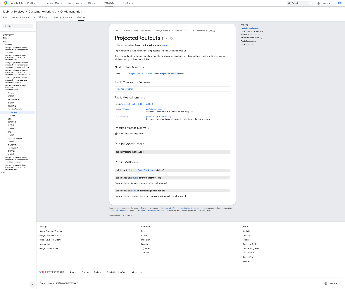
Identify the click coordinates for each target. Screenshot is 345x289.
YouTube (145, 253)
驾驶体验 (91, 3)
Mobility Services (13, 11)
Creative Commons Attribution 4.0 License (182, 208)
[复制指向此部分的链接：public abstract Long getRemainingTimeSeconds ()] (170, 190)
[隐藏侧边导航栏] (32, 284)
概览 (5, 17)
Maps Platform (28, 3)
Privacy (51, 283)
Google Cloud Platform (116, 272)
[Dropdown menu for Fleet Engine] (82, 3)
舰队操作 (126, 3)
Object (166, 45)
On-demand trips (71, 11)
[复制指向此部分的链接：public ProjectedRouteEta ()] (146, 152)
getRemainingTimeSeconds (158, 116)
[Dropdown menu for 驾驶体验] (98, 3)
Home (117, 31)
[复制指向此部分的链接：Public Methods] (140, 162)
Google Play (248, 257)
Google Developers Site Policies (153, 211)
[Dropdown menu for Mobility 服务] (62, 3)
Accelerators (44, 244)
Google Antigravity (251, 248)
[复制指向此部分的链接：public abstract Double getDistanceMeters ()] (163, 177)
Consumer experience (42, 11)
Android (246, 231)
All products (137, 272)
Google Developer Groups (50, 235)
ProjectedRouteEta (169, 73)
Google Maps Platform (142, 31)
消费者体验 (109, 3)
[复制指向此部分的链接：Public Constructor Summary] (153, 82)
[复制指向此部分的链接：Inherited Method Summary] (151, 128)
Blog (143, 231)
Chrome (246, 235)
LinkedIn (144, 244)
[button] (17, 41)
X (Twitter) (146, 248)
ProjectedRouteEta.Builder (140, 74)
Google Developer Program (50, 231)
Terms (42, 283)
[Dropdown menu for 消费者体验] (117, 3)
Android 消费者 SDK (20, 17)
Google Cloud (248, 253)
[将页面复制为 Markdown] (171, 38)
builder (148, 104)
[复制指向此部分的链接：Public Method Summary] (147, 97)
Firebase (246, 240)
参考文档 (81, 17)
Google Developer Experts (50, 240)
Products (126, 31)
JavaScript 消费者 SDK (62, 17)
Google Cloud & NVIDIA (48, 248)
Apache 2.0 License (117, 211)
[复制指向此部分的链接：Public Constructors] (147, 144)
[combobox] (300, 3)
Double (126, 109)
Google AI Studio (250, 244)
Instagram (145, 240)
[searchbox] (18, 26)
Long (125, 116)
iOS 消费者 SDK (41, 17)
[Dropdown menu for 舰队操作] (133, 3)
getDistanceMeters (154, 109)
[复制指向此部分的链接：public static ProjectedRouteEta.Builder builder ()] (166, 170)
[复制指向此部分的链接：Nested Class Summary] (146, 67)
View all (246, 261)
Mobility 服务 (53, 3)
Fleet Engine (73, 3)
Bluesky (144, 235)
